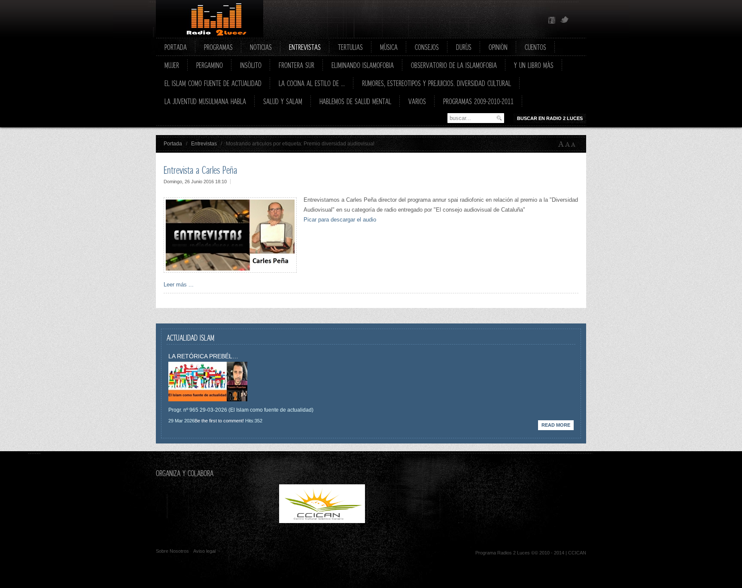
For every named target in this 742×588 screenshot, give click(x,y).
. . (412, 521)
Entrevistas (204, 144)
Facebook (551, 20)
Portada (173, 144)
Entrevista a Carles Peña (200, 170)
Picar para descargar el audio (340, 219)
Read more (555, 425)
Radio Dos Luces (209, 19)
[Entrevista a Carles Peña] (230, 271)
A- (575, 144)
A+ (561, 144)
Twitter (564, 20)
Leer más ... (179, 284)
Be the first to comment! (219, 420)
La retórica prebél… (203, 356)
